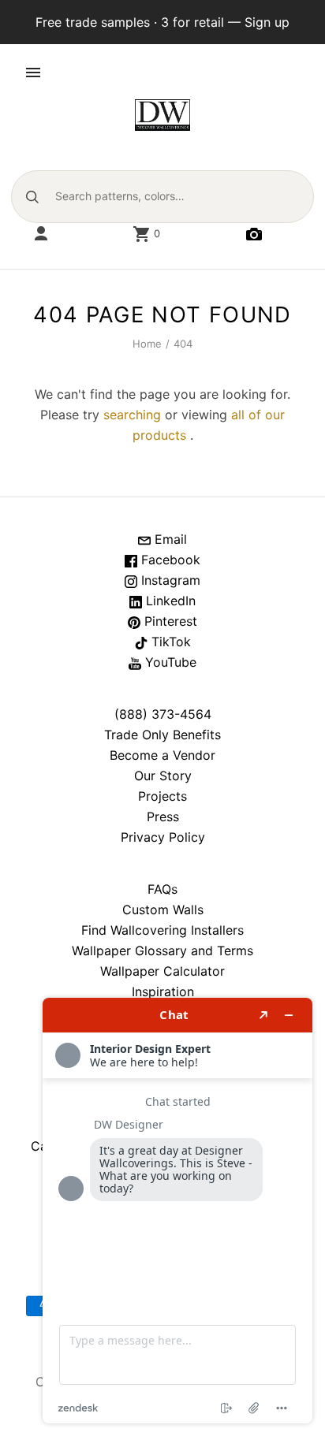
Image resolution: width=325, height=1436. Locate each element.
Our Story (163, 775)
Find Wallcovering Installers (162, 930)
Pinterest (168, 621)
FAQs (162, 889)
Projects (162, 796)
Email (169, 539)
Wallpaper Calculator (162, 971)
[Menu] (33, 72)
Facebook (168, 559)
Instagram (168, 580)
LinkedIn (169, 600)
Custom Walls (163, 909)
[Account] (41, 234)
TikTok (169, 641)
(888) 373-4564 (162, 714)
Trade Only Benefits (162, 734)
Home (147, 343)
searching (132, 414)
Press (163, 816)
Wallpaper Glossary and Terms (162, 950)
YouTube (168, 662)
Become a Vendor (162, 755)
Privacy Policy (163, 837)
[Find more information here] (177, 1210)
